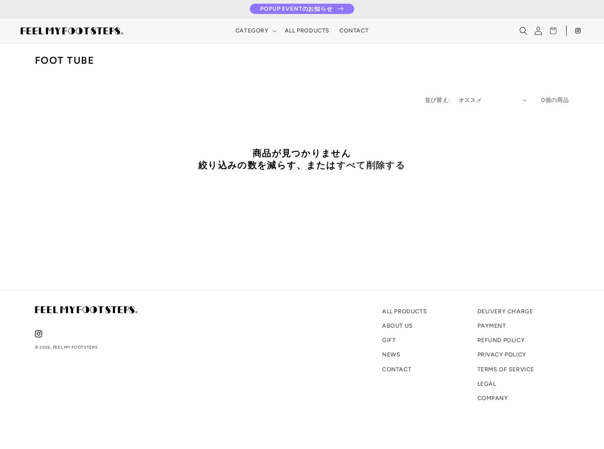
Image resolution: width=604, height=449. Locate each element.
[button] (255, 30)
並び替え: (437, 100)
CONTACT (396, 369)
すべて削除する (371, 165)
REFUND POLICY (501, 340)
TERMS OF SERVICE (506, 369)
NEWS (391, 354)
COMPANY (492, 398)
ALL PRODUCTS (404, 311)
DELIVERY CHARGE (505, 311)
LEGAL (486, 383)
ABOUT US (397, 325)
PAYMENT (491, 325)
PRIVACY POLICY (501, 354)
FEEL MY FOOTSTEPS (75, 347)
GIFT (389, 340)
